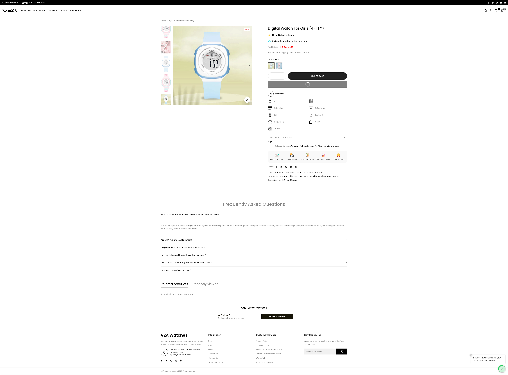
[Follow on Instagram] (171, 361)
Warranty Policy (262, 358)
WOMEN (42, 10)
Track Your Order (215, 362)
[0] (496, 10)
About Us (212, 345)
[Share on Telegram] (501, 2)
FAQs (210, 349)
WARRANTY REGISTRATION (71, 10)
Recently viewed (206, 284)
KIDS (35, 10)
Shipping (284, 52)
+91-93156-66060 (11, 2)
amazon (283, 176)
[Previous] (178, 65)
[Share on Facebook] (488, 2)
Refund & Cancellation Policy (268, 354)
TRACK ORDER (53, 10)
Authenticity (213, 354)
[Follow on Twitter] (166, 361)
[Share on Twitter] (493, 2)
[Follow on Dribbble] (176, 361)
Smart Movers (333, 176)
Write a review (277, 316)
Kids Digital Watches (303, 176)
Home (163, 21)
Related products (174, 284)
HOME (23, 10)
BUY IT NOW (324, 83)
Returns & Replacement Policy (269, 349)
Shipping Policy (262, 345)
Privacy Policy (262, 341)
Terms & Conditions (264, 362)
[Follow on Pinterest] (181, 361)
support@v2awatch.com (34, 2)
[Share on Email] (505, 2)
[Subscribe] (341, 351)
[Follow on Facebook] (162, 361)
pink (281, 180)
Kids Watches (319, 176)
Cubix (290, 176)
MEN (29, 10)
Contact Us (213, 358)
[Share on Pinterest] (497, 2)
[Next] (247, 65)
